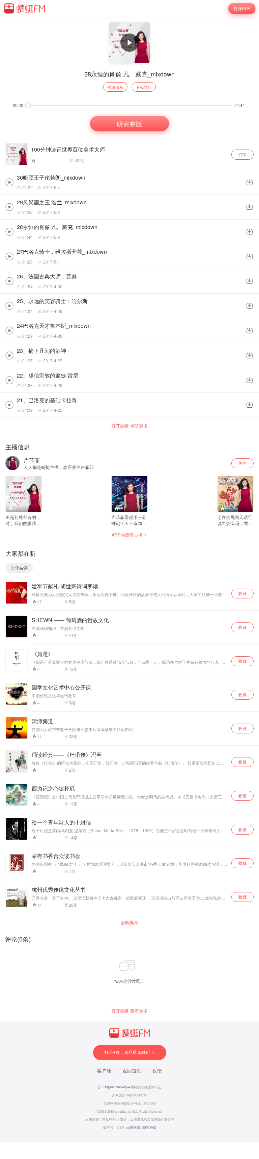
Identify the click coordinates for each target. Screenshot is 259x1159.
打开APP (241, 8)
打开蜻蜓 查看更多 (129, 1011)
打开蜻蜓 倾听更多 (129, 426)
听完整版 (129, 123)
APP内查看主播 (127, 534)
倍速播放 (115, 87)
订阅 (242, 154)
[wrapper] (129, 579)
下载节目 (144, 87)
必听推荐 (129, 922)
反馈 (157, 1070)
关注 (242, 463)
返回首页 (131, 1070)
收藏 (242, 593)
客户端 (104, 1070)
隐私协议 (149, 1127)
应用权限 (133, 1127)
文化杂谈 (19, 568)
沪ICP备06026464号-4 (114, 1087)
